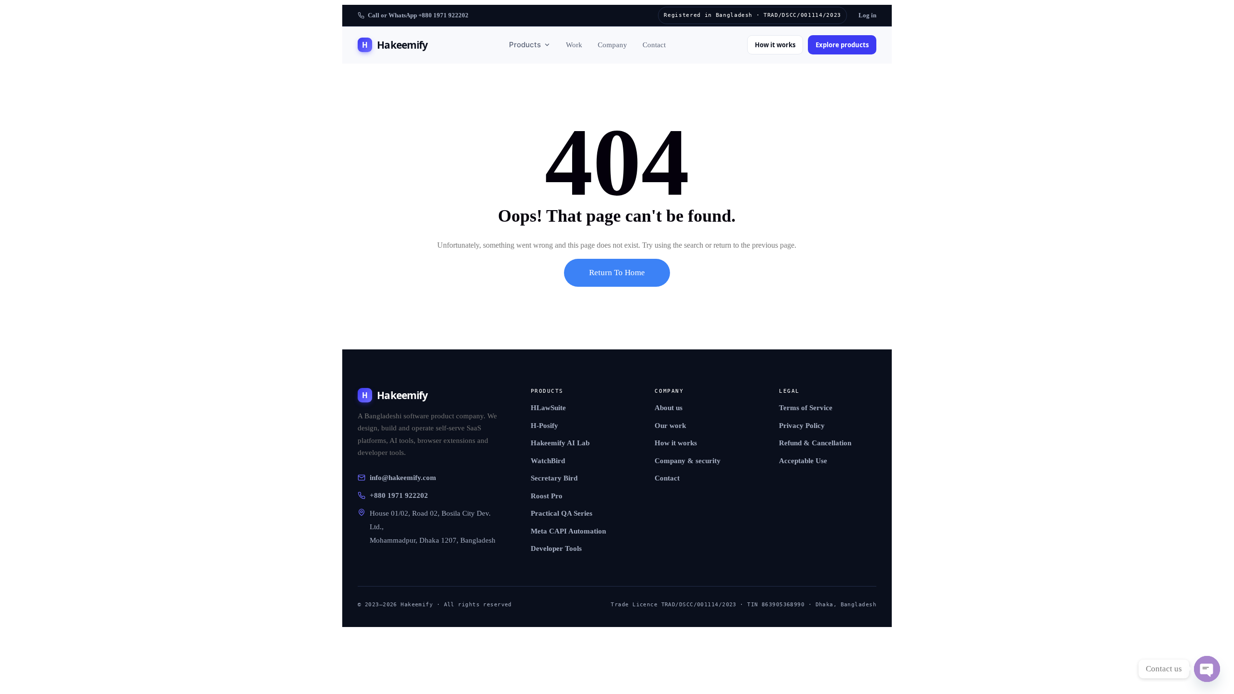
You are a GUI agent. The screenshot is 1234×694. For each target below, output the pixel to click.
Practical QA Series (561, 513)
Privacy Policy (802, 425)
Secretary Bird (554, 478)
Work (574, 45)
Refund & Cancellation (815, 443)
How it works (775, 44)
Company (612, 45)
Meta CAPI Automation (568, 531)
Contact (654, 45)
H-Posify (544, 425)
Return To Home (617, 272)
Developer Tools (556, 548)
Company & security (688, 461)
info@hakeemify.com (403, 477)
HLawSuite (548, 408)
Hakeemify (395, 45)
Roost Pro (547, 496)
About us (669, 408)
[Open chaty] (1207, 669)
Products (525, 44)
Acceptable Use (803, 461)
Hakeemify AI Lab (560, 443)
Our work (670, 425)
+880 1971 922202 (399, 495)
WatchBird (548, 461)
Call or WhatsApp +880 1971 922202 (418, 15)
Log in (867, 15)
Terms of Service (805, 408)
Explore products (842, 44)
